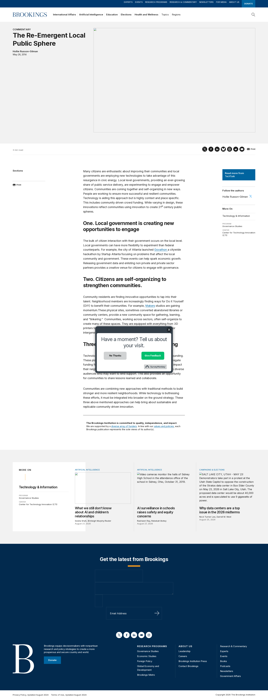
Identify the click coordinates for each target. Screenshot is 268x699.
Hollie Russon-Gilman (25, 51)
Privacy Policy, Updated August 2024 (31, 695)
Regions (176, 14)
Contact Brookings (188, 666)
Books (223, 661)
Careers (183, 656)
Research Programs (156, 2)
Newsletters (206, 2)
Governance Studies (232, 226)
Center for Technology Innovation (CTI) (38, 504)
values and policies (164, 426)
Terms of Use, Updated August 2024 (69, 695)
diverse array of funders (124, 426)
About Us (234, 2)
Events (139, 2)
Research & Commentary (183, 2)
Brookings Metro (146, 674)
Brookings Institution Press (193, 661)
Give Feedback (153, 355)
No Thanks (115, 355)
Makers (150, 305)
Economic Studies (146, 656)
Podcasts (225, 666)
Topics (165, 14)
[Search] (253, 14)
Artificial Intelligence (91, 14)
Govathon (161, 249)
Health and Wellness (146, 14)
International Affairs (64, 14)
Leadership (184, 651)
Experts (128, 2)
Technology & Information (236, 215)
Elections (126, 14)
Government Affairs (230, 676)
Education (112, 14)
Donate (248, 3)
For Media (221, 2)
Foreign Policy (144, 661)
